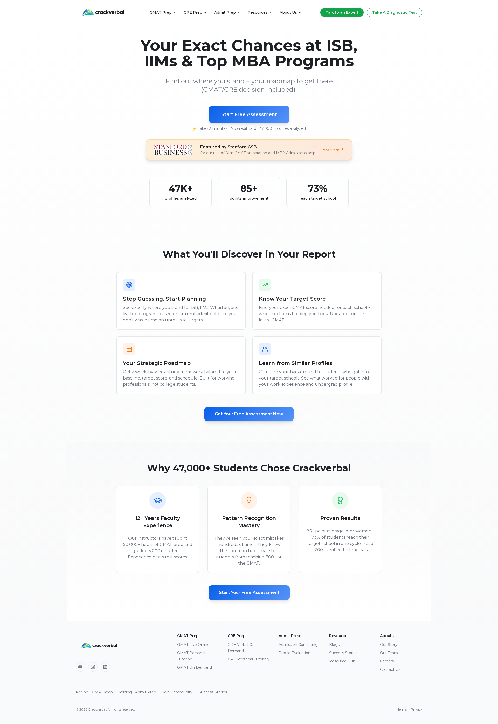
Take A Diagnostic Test (394, 12)
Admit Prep (225, 12)
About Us (288, 12)
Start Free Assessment (249, 114)
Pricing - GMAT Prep (94, 692)
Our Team (389, 653)
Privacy (416, 709)
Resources (258, 12)
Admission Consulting (298, 644)
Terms (402, 709)
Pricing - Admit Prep (137, 692)
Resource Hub (342, 661)
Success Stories (343, 653)
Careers (387, 661)
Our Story (388, 644)
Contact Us (390, 669)
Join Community (177, 692)
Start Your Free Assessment (249, 592)
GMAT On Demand (194, 667)
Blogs (334, 644)
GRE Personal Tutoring (248, 659)
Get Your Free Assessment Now (249, 413)
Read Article (331, 150)
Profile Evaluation (294, 653)
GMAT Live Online (193, 644)
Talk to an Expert (342, 12)
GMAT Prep (161, 12)
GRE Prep (193, 12)
